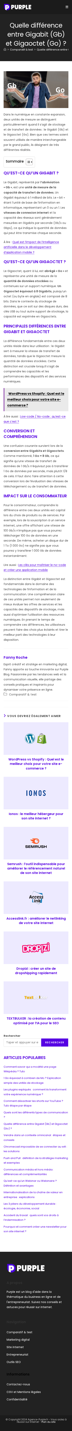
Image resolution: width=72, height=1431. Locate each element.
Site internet (15, 1347)
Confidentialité (17, 1399)
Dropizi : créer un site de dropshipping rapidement (36, 970)
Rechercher (12, 1036)
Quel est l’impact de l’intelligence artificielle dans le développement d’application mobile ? (31, 247)
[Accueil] (5, 50)
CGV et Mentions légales (24, 1392)
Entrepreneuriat (17, 1355)
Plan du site (48, 1422)
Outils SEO (14, 1362)
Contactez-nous (18, 1384)
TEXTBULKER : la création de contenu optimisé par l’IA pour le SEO (36, 1020)
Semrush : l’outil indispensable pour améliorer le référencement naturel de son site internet (36, 868)
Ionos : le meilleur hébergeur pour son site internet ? (36, 816)
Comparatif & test (23, 694)
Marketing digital (18, 1340)
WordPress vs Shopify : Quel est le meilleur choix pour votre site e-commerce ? (36, 764)
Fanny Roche (15, 657)
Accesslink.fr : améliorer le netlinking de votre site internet (36, 920)
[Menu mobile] (67, 7)
